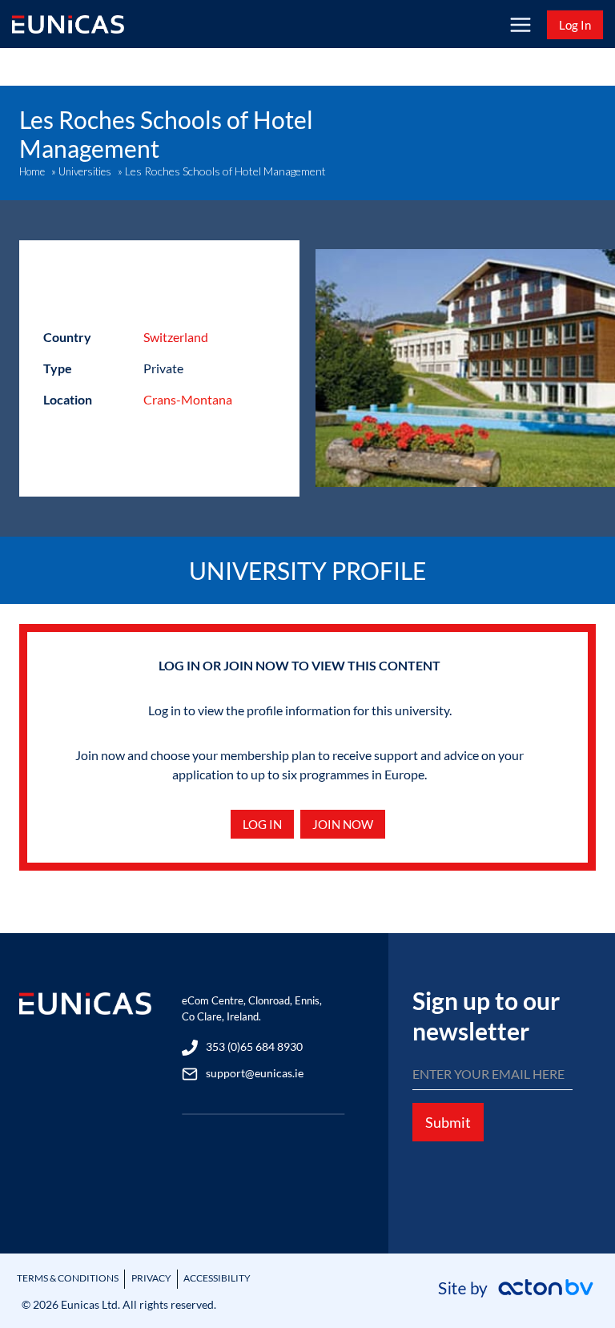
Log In (575, 25)
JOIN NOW (342, 824)
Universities (84, 171)
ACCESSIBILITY (217, 1278)
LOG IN (262, 824)
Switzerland (175, 336)
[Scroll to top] (575, 1274)
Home (32, 171)
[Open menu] (520, 24)
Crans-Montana (187, 399)
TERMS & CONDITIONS (68, 1278)
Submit (448, 1122)
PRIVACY (151, 1278)
